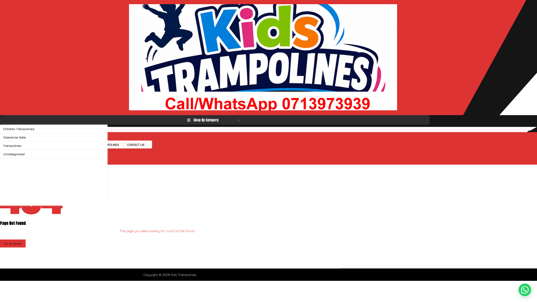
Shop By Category (206, 119)
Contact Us (135, 144)
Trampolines (12, 145)
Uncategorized (14, 154)
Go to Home (12, 243)
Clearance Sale (14, 137)
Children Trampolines (18, 129)
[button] (525, 290)
